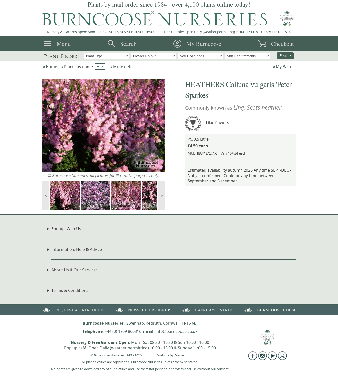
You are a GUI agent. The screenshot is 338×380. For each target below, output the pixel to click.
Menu (64, 44)
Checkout (282, 44)
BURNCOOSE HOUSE (276, 309)
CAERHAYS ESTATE (213, 309)
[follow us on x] (282, 358)
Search (128, 44)
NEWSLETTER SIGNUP (149, 309)
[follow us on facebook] (252, 358)
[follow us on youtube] (272, 358)
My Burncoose (203, 44)
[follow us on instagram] (262, 358)
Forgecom (182, 355)
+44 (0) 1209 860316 (123, 331)
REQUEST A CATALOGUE (79, 309)
